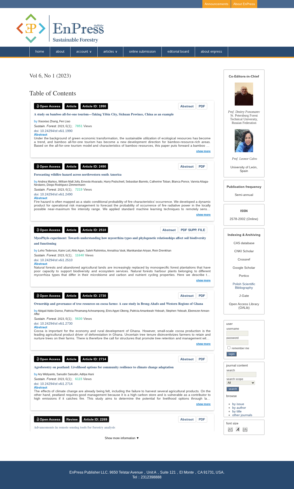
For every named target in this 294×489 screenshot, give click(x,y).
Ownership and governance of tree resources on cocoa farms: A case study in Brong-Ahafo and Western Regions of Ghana (118, 303)
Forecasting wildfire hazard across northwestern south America (78, 174)
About (60, 51)
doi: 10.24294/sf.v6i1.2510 (53, 260)
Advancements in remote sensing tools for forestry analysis (74, 427)
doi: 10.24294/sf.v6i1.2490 (53, 194)
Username (232, 328)
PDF (202, 106)
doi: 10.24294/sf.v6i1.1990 (53, 131)
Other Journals (242, 415)
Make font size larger (245, 429)
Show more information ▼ (122, 438)
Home (39, 51)
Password (232, 338)
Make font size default (237, 429)
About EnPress (244, 4)
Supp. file (196, 230)
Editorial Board (178, 51)
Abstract (187, 106)
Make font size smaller (230, 429)
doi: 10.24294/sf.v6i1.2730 (53, 323)
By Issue (238, 404)
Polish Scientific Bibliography (244, 285)
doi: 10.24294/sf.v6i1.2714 (53, 384)
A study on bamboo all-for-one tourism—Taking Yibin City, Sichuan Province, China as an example (104, 114)
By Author (239, 407)
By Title (237, 411)
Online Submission (142, 51)
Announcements (216, 4)
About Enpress (211, 51)
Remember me (240, 348)
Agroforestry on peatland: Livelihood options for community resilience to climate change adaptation (104, 367)
